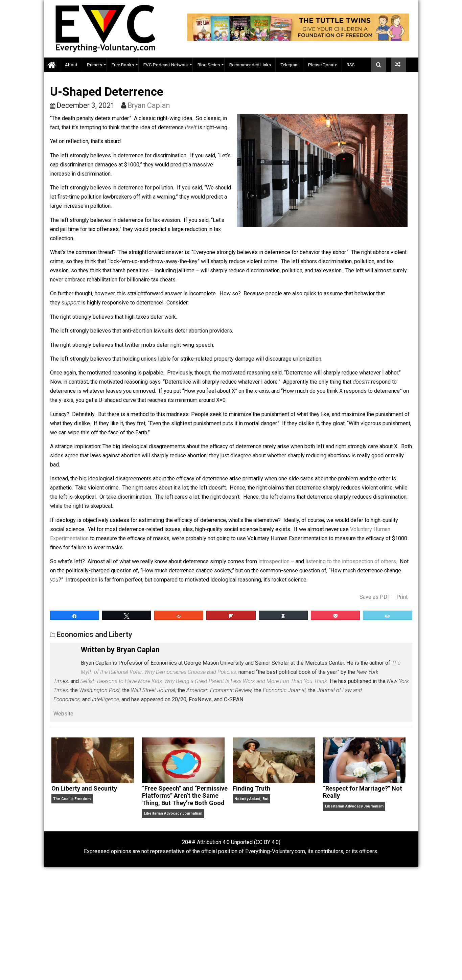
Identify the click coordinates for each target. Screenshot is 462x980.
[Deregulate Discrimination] (398, 65)
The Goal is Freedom (72, 799)
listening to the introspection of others (350, 561)
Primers (94, 64)
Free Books (123, 64)
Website (63, 713)
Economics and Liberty (94, 634)
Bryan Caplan (149, 105)
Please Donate (322, 64)
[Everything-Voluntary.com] (52, 65)
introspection (274, 561)
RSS (351, 64)
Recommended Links (250, 64)
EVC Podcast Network (165, 64)
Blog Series (209, 64)
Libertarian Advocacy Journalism (173, 813)
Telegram (289, 64)
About (71, 64)
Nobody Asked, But (251, 799)
